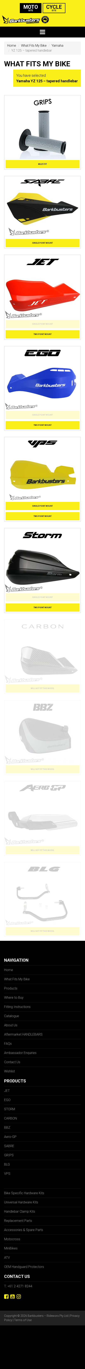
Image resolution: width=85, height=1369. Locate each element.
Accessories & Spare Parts (23, 1230)
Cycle (54, 8)
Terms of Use (23, 1320)
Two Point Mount (43, 334)
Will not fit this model (42, 688)
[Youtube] (12, 1297)
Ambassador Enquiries (20, 1053)
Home (11, 45)
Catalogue (11, 1016)
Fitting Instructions (17, 1007)
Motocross (12, 1239)
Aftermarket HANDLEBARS (23, 1034)
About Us (10, 1025)
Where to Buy (14, 998)
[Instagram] (19, 1297)
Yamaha (57, 45)
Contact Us (12, 1062)
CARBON (10, 1118)
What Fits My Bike (34, 45)
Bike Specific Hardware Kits (24, 1193)
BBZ (7, 1128)
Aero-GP (10, 1137)
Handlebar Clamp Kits (19, 1211)
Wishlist (9, 1071)
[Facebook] (6, 1297)
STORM (9, 1109)
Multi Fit (42, 164)
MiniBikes (11, 1248)
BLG (7, 1164)
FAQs (8, 1044)
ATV (7, 1257)
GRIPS (9, 1155)
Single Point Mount (42, 243)
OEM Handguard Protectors (24, 1267)
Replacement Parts (18, 1221)
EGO (7, 1100)
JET (7, 1091)
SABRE (9, 1146)
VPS (7, 1174)
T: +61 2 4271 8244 (18, 1286)
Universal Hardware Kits (21, 1202)
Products (10, 988)
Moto (30, 8)
